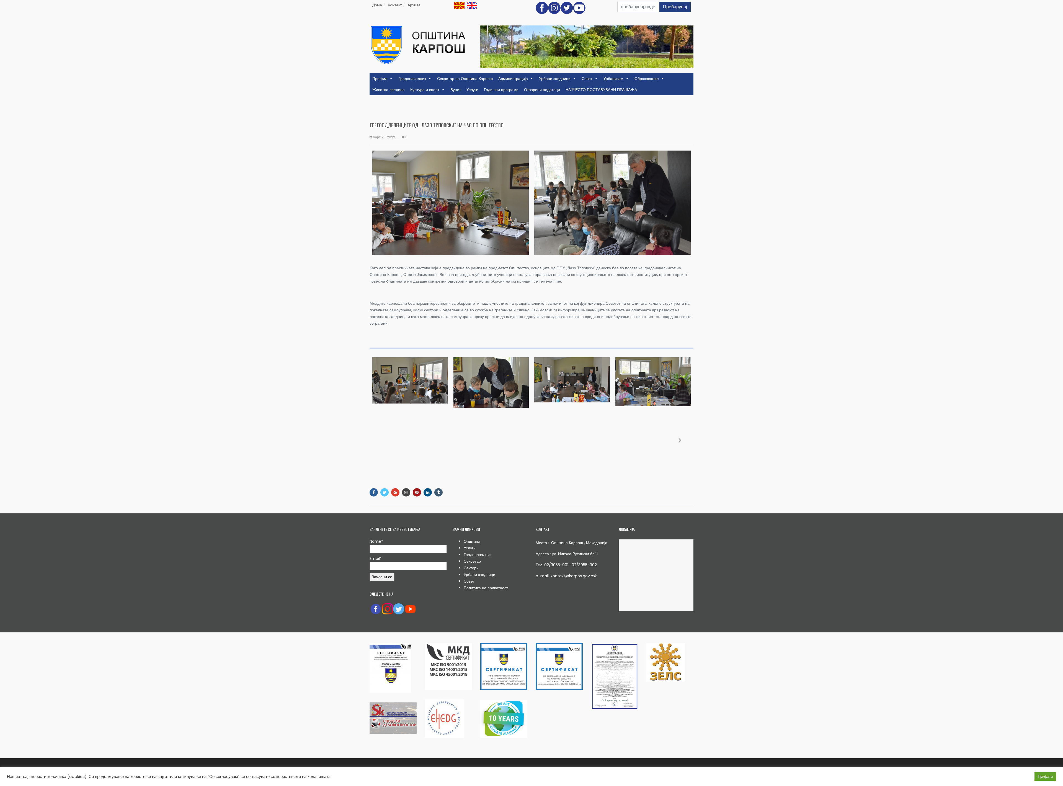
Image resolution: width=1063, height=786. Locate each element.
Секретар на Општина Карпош (465, 78)
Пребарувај (675, 7)
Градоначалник (412, 78)
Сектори (471, 568)
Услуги (472, 89)
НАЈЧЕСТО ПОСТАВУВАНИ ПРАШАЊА (601, 89)
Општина (472, 541)
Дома (377, 5)
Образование (646, 78)
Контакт (395, 5)
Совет (587, 78)
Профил (379, 78)
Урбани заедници (555, 78)
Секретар (472, 561)
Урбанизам (613, 78)
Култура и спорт (424, 89)
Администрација (513, 78)
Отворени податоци (542, 89)
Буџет (455, 89)
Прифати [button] (1045, 776)
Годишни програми (501, 89)
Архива (413, 5)
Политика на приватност (486, 588)
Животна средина (388, 89)
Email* (376, 558)
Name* (376, 541)
